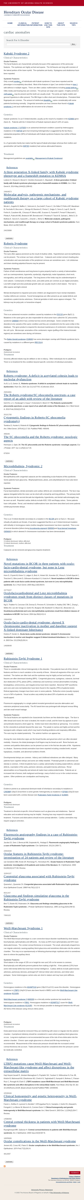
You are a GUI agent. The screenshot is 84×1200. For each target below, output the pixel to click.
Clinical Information (23, 24)
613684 (65, 795)
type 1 (75, 84)
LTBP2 (16, 990)
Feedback (75, 1173)
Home (10, 23)
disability (47, 100)
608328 (31, 999)
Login (78, 1182)
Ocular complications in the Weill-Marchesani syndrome (40, 1141)
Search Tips (73, 24)
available (29, 158)
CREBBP (7, 792)
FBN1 (26, 1002)
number (16, 81)
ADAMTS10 (31, 987)
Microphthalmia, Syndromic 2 (23, 466)
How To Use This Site (48, 24)
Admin (74, 1182)
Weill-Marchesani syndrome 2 (15, 999)
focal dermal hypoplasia (67, 528)
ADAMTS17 (55, 1002)
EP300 (65, 792)
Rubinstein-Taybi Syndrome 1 (23, 658)
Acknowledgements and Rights (64, 1182)
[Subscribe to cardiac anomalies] (4, 1166)
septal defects (70, 88)
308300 (51, 528)
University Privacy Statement (42, 1190)
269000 (15, 321)
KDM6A (71, 119)
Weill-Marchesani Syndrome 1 (23, 928)
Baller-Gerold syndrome (16, 339)
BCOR (51, 519)
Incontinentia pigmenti (38, 528)
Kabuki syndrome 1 (11, 128)
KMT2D (19, 131)
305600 (7, 531)
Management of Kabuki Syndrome (49, 158)
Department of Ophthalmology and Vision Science (65, 1178)
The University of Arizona (59, 1193)
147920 (23, 128)
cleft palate (8, 94)
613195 (15, 993)
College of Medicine (74, 1176)
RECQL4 (38, 342)
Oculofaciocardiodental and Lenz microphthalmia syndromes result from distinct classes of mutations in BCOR (38, 596)
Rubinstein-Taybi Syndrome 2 (49, 795)
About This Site (61, 24)
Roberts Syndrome (16, 243)
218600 (30, 339)
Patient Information (36, 24)
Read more (10, 238)
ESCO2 (60, 314)
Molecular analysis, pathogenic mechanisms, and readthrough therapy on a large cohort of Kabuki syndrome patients (41, 198)
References (12, 167)
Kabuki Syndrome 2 (16, 53)
